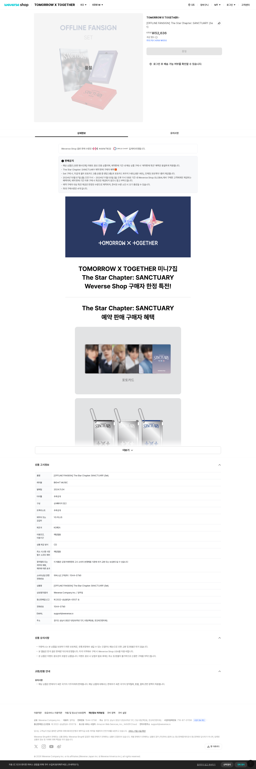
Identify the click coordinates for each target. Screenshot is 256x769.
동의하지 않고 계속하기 (206, 764)
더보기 (126, 450)
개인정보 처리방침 (96, 713)
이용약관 (38, 713)
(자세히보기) (73, 764)
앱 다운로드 (215, 746)
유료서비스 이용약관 (53, 713)
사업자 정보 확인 (199, 720)
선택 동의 (227, 764)
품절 (184, 51)
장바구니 (204, 4)
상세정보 (81, 133)
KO (82, 4)
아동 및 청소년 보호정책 (75, 713)
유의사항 (174, 133)
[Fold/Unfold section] (128, 465)
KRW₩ (96, 4)
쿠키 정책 (111, 713)
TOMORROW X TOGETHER (162, 17)
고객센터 (245, 4)
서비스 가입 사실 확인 (137, 731)
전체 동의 (241, 764)
